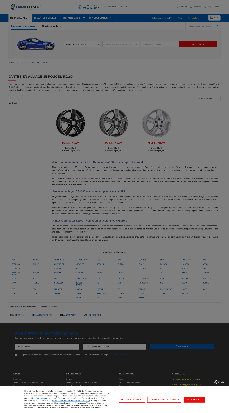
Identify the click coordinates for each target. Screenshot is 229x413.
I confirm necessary (132, 399)
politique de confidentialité (40, 398)
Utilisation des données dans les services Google (71, 401)
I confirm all (194, 399)
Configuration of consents (164, 399)
